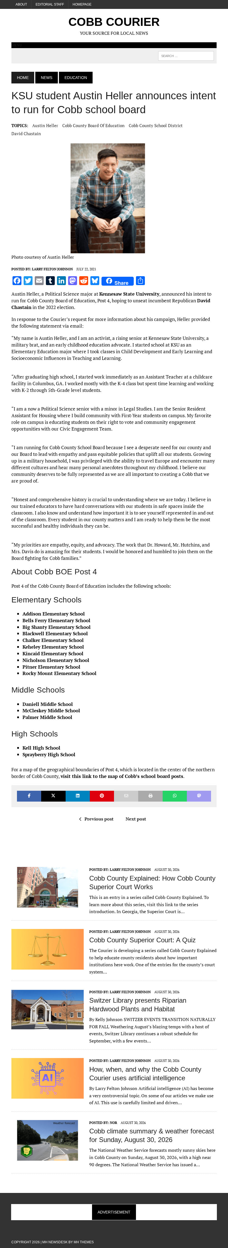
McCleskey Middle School (51, 710)
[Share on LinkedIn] (78, 796)
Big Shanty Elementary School (57, 627)
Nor (113, 1123)
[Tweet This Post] (53, 796)
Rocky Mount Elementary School (59, 673)
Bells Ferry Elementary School (56, 620)
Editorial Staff (50, 4)
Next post (136, 819)
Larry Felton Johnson (52, 269)
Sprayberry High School (49, 754)
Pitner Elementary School (51, 667)
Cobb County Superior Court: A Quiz (142, 940)
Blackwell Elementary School (55, 633)
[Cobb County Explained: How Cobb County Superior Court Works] (47, 904)
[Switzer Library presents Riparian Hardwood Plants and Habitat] (47, 1026)
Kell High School (41, 748)
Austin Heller (45, 125)
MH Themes (84, 1242)
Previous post (99, 819)
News (46, 77)
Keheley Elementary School (53, 647)
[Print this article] (150, 796)
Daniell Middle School (48, 704)
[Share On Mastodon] (199, 796)
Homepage (82, 4)
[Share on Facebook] (29, 796)
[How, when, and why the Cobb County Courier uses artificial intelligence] (47, 1095)
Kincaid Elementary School (53, 653)
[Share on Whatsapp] (175, 796)
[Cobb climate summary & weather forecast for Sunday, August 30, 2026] (47, 1157)
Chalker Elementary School (53, 640)
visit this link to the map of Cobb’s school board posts (122, 776)
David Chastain (26, 133)
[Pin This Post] (102, 796)
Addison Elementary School (54, 614)
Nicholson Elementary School (56, 660)
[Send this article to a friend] (126, 796)
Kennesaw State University (129, 294)
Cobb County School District (156, 125)
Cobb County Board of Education (93, 125)
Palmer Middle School (47, 717)
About (21, 4)
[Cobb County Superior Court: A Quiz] (47, 966)
